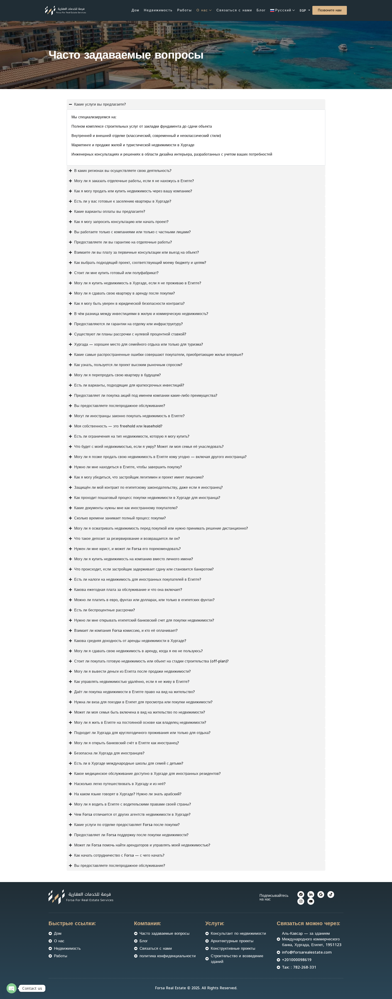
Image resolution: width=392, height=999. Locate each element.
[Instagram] (300, 901)
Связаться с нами (234, 10)
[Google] (320, 894)
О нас (202, 10)
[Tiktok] (330, 894)
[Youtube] (310, 901)
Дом (135, 10)
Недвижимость (158, 10)
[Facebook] (300, 894)
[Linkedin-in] (310, 894)
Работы (184, 10)
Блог (261, 10)
